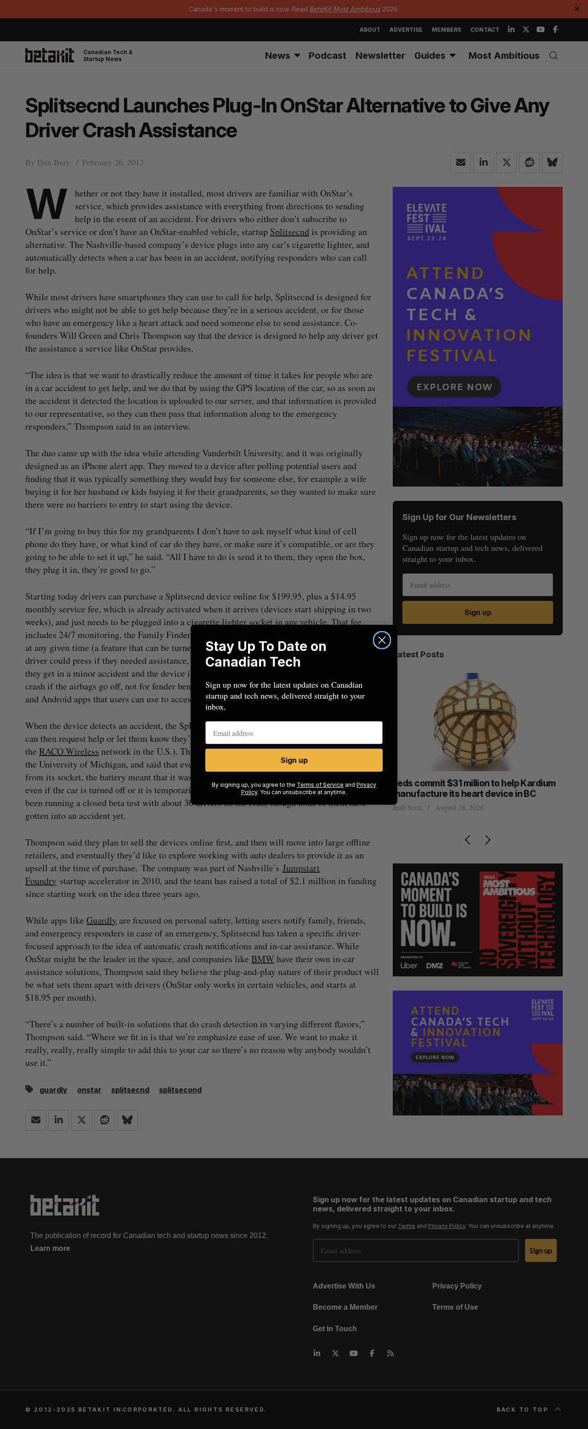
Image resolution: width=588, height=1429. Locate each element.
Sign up (294, 760)
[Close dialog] (382, 640)
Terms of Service (320, 784)
